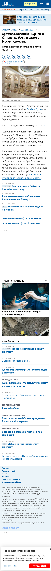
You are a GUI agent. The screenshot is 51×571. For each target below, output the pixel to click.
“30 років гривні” (26, 9)
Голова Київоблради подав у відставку (23, 350)
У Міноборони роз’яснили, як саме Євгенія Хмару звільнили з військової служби (31, 19)
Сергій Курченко (31, 223)
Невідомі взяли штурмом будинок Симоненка (22, 208)
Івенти (4, 473)
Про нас (5, 468)
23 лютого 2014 (26, 29)
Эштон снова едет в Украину (16, 360)
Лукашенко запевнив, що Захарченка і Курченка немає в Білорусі (21, 198)
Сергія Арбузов (34, 109)
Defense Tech (8, 9)
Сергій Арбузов (11, 223)
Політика (14, 29)
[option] (25, 20)
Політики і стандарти (11, 479)
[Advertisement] (25, 251)
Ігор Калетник (33, 218)
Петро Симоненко (13, 218)
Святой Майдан (10, 408)
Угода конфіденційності (12, 482)
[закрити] (50, 549)
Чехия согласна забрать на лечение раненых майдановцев (24, 396)
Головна (5, 29)
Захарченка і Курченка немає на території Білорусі (22, 176)
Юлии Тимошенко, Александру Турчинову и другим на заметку (24, 384)
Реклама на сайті (9, 471)
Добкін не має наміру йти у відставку (20, 445)
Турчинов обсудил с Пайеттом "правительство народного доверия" (25, 457)
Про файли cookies (10, 566)
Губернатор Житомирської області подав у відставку (24, 371)
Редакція (5, 476)
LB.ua (45, 125)
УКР (41, 3)
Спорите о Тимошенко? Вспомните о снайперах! (22, 433)
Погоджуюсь (40, 566)
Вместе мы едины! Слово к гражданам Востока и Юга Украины (23, 420)
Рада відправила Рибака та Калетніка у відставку (21, 187)
